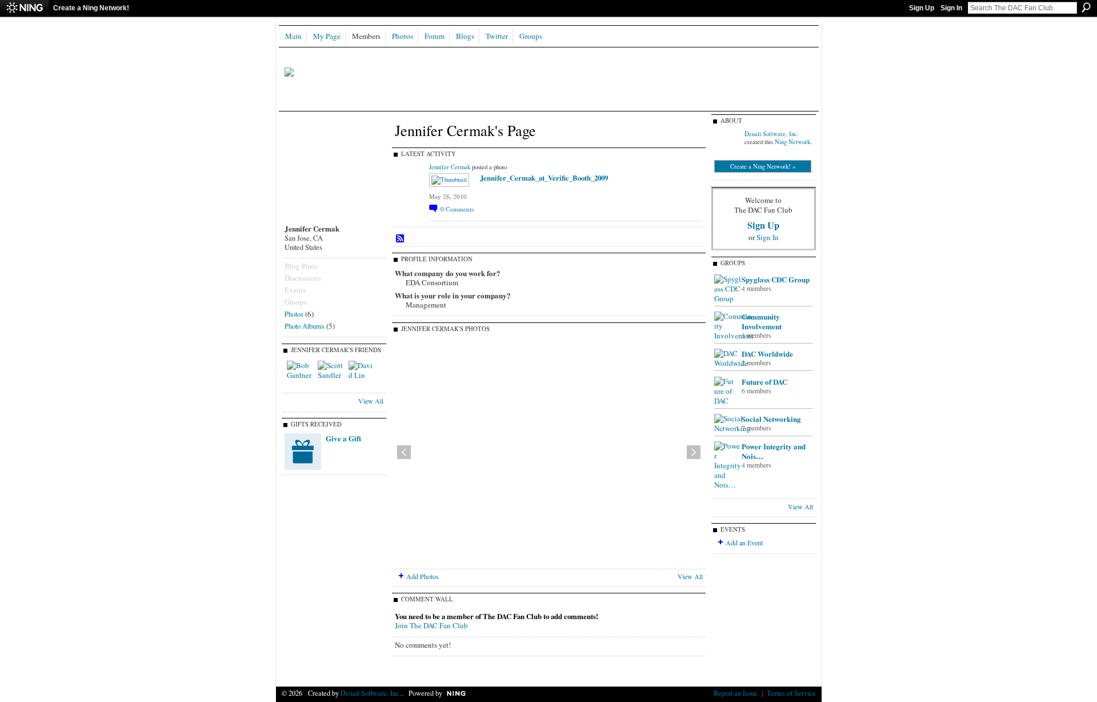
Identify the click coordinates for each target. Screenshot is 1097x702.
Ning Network (792, 142)
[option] (548, 452)
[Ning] (24, 8)
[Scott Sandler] (331, 374)
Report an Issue (736, 692)
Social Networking (771, 418)
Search (1086, 7)
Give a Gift (343, 438)
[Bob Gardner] (300, 374)
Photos (294, 313)
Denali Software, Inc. (771, 134)
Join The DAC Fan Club (431, 625)
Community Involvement (762, 321)
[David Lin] (362, 374)
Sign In (951, 8)
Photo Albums (305, 325)
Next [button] (693, 452)
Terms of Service (791, 692)
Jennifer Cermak (449, 167)
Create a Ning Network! (91, 8)
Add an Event (744, 542)
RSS (400, 239)
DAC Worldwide (767, 353)
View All (370, 400)
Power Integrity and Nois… (774, 451)
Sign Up (921, 8)
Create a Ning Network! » (762, 166)
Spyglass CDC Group (776, 279)
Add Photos (422, 576)
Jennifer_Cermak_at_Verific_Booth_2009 (544, 177)
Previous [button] (404, 452)
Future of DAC (764, 381)
